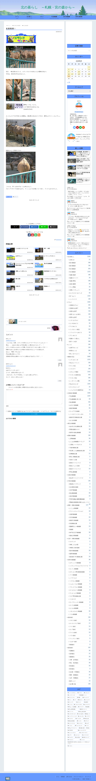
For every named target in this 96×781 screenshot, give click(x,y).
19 (79, 74)
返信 (60, 360)
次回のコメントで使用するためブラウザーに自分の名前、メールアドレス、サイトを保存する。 (35, 411)
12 (79, 71)
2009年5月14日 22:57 (11, 366)
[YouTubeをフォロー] (32, 235)
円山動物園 (10, 196)
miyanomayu (79, 112)
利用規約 (63, 776)
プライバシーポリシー (78, 776)
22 (89, 74)
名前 (7, 406)
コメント (9, 389)
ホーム (57, 776)
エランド (16, 196)
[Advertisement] (34, 211)
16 (69, 74)
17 (72, 74)
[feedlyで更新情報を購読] (35, 235)
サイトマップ (88, 776)
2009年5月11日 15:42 (11, 340)
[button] (52, 226)
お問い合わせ (69, 776)
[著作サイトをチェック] (29, 235)
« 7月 (68, 82)
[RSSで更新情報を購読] (39, 235)
